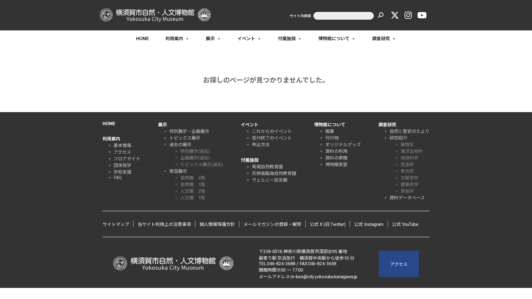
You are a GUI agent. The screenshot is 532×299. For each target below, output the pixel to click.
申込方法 (261, 144)
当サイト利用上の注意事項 (164, 224)
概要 (329, 131)
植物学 (407, 144)
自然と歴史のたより (409, 131)
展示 (210, 38)
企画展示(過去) (195, 158)
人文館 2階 (192, 191)
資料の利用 (336, 151)
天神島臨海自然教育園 (274, 173)
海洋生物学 (412, 151)
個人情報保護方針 (217, 224)
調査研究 (381, 38)
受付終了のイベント (272, 138)
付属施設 (287, 38)
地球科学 (409, 158)
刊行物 (332, 138)
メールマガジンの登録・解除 (272, 224)
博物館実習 (336, 164)
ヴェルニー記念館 (269, 180)
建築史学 (409, 184)
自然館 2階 (192, 178)
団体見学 (122, 165)
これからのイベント (272, 131)
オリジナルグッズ (343, 144)
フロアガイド (127, 158)
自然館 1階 (192, 184)
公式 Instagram (368, 224)
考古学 (407, 171)
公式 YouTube (405, 224)
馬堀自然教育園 (267, 166)
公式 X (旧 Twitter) (328, 224)
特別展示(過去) (195, 151)
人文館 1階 (192, 197)
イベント (246, 38)
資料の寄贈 (336, 158)
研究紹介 (398, 138)
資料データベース (407, 197)
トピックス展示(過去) (201, 164)
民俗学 (407, 191)
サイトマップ (116, 224)
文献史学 (409, 178)
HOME (142, 38)
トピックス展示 (184, 138)
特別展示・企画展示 (189, 131)
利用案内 (174, 38)
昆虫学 (407, 164)
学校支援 (122, 172)
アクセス (122, 152)
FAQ (118, 177)
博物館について (333, 38)
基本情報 (122, 145)
